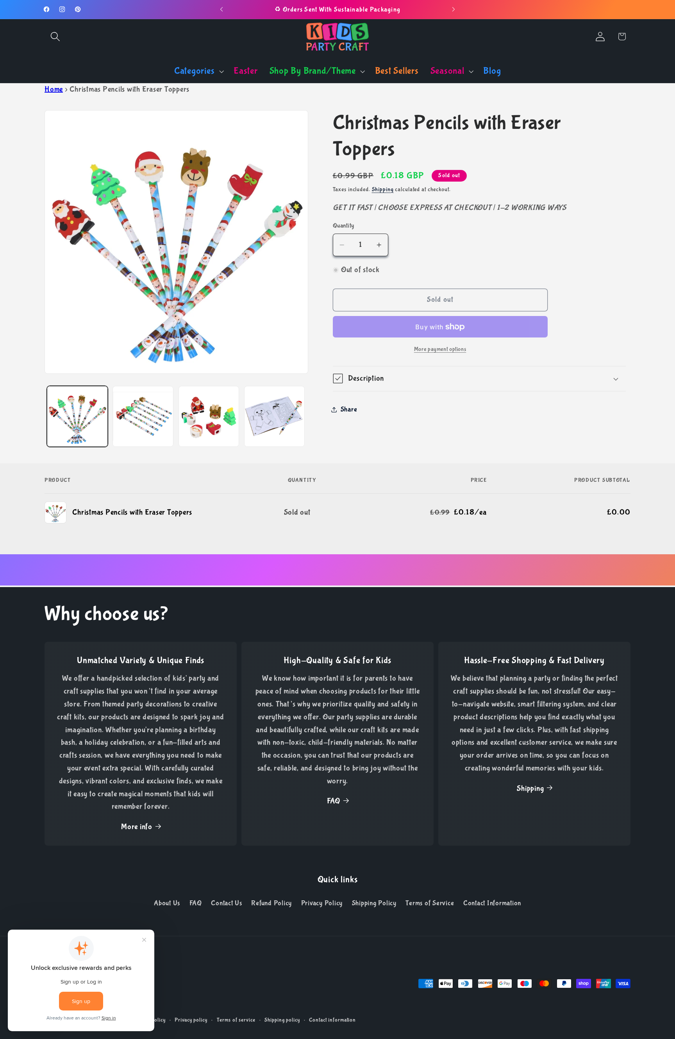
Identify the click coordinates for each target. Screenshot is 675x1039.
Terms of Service (429, 903)
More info (136, 826)
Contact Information (492, 903)
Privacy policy (191, 1020)
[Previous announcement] (221, 9)
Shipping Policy (374, 903)
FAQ (333, 801)
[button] (55, 36)
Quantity (343, 225)
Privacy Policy (322, 903)
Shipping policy (282, 1020)
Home (54, 89)
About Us (167, 903)
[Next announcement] (453, 9)
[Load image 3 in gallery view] (209, 416)
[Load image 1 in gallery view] (77, 416)
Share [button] (349, 409)
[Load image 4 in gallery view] (274, 416)
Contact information (332, 1020)
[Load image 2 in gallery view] (142, 416)
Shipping (383, 189)
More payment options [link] (440, 349)
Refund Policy (271, 903)
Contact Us (226, 903)
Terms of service (236, 1020)
